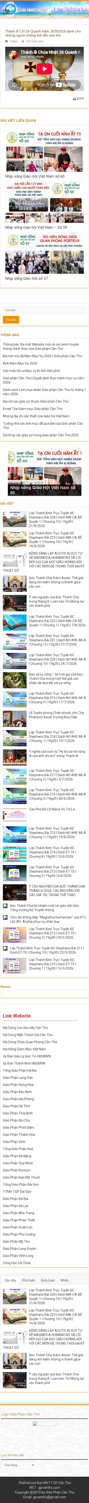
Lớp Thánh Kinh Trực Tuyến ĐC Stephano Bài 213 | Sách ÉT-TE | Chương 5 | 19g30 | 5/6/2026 (52, 871)
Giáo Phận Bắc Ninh (17, 1092)
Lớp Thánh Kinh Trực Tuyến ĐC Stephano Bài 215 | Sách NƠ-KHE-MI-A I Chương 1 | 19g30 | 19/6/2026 (57, 833)
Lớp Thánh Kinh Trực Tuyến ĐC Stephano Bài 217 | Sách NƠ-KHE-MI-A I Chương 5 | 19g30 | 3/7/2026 (57, 775)
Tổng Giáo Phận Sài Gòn (21, 1184)
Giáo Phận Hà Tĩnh (16, 1106)
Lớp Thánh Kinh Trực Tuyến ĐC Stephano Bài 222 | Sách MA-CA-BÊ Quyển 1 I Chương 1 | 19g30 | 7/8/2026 (57, 621)
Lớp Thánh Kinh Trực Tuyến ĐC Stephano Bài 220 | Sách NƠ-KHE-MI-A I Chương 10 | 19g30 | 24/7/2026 (57, 659)
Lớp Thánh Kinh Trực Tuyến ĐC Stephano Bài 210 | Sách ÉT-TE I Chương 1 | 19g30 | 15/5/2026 (52, 964)
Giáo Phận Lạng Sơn (18, 1078)
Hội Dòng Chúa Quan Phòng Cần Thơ (30, 1042)
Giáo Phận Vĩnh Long (18, 1256)
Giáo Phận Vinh (14, 1142)
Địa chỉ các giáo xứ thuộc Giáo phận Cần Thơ (35, 401)
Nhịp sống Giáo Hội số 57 (26, 278)
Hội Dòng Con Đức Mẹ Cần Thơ (25, 1028)
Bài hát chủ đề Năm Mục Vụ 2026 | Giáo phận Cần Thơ (42, 356)
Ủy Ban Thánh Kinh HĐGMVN (24, 1063)
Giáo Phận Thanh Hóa (19, 1135)
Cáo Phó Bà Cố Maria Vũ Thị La (52, 809)
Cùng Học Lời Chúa (17, 1263)
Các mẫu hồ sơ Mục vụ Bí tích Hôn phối (31, 371)
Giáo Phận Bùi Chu (16, 1120)
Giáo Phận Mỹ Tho (16, 1241)
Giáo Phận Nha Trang (18, 1213)
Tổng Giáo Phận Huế (18, 1149)
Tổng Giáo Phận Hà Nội (20, 1070)
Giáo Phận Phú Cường (19, 1234)
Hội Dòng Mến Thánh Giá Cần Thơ (27, 1035)
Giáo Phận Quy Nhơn (18, 1163)
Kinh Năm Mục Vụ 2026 (20, 363)
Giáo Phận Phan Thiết (19, 1220)
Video (13, 41)
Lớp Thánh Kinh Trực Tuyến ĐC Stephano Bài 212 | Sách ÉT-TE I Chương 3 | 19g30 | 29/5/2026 (52, 933)
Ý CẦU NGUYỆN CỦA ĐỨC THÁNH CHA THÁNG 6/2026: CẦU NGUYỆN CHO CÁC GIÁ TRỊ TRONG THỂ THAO (57, 891)
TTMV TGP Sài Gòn (17, 1192)
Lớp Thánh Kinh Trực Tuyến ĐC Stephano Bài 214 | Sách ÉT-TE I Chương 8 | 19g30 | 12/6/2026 (52, 852)
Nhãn (65, 1280)
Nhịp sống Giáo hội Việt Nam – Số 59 (36, 227)
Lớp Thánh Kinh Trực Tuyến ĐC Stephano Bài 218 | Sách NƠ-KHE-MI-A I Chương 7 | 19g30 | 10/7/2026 (57, 736)
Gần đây (10, 1280)
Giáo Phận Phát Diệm (18, 1127)
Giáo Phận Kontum (17, 1170)
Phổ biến (28, 1280)
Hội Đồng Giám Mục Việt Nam (24, 1049)
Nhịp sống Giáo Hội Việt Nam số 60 (35, 176)
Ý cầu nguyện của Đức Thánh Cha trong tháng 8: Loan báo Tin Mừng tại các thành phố (56, 601)
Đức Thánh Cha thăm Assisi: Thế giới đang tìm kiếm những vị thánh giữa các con (56, 582)
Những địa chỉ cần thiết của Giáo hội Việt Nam (36, 416)
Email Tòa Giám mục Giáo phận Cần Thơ (32, 409)
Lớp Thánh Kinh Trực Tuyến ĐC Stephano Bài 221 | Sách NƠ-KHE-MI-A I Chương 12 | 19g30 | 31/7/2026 (57, 640)
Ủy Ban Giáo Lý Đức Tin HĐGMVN (27, 1056)
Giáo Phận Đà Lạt (15, 1206)
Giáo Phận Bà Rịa (15, 1199)
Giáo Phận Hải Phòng (18, 1099)
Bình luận (48, 1280)
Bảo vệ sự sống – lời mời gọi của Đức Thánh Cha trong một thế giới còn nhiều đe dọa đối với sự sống (56, 678)
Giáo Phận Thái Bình (18, 1113)
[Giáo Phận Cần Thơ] (44, 10)
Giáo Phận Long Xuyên (19, 1249)
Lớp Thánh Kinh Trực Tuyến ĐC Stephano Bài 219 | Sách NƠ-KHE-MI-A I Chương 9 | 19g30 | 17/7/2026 (57, 698)
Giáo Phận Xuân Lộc (18, 1227)
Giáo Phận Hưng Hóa (18, 1085)
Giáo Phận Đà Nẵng (17, 1156)
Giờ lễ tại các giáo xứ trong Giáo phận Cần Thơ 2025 (41, 435)
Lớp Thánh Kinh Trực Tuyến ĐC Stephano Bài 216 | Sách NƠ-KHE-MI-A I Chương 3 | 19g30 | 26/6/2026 (57, 794)
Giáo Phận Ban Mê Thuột (21, 1177)
